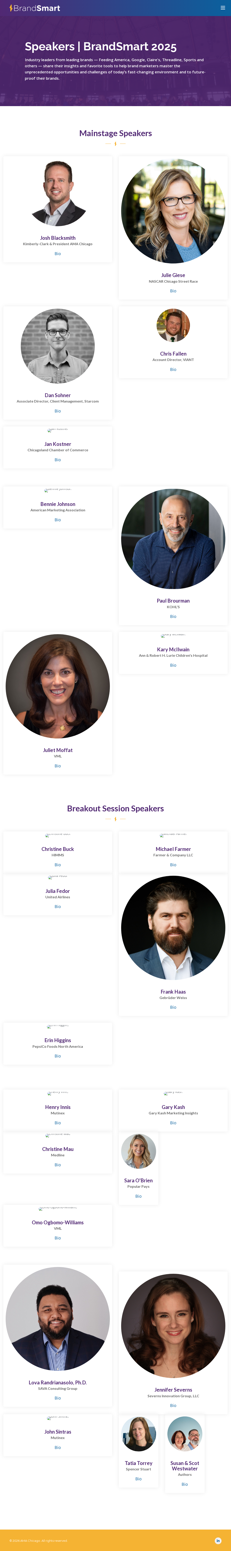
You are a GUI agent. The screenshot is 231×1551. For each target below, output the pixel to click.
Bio (58, 253)
